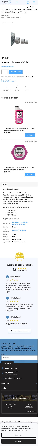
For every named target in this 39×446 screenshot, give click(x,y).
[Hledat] (17, 2)
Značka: (8, 23)
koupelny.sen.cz (11, 368)
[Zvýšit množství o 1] (8, 71)
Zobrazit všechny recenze (19, 331)
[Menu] (34, 2)
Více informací (30, 411)
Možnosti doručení (7, 67)
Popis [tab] (5, 184)
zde (25, 430)
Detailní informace (7, 81)
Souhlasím (18, 441)
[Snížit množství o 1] (8, 73)
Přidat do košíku (16, 72)
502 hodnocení (22, 270)
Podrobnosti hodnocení (11, 20)
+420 (11, 372)
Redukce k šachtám (19, 231)
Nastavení (18, 435)
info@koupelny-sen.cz (13, 378)
